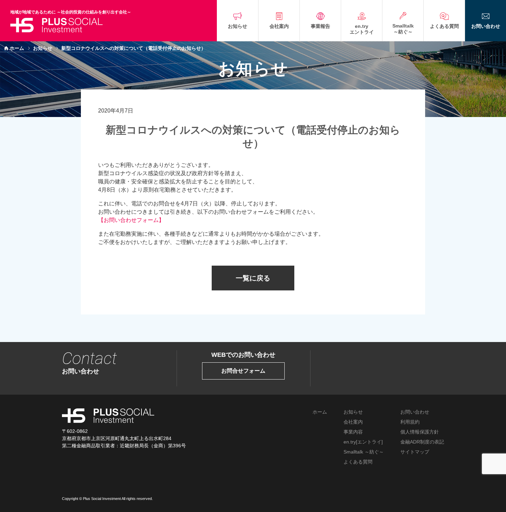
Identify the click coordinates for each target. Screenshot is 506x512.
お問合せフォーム (243, 371)
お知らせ (42, 48)
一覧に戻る (253, 278)
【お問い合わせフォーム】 (131, 220)
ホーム (17, 48)
